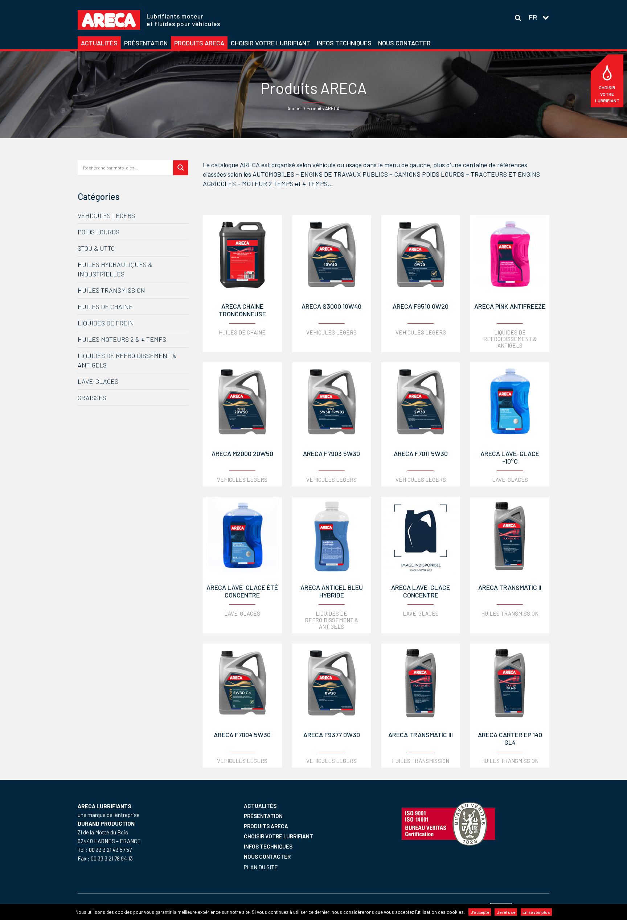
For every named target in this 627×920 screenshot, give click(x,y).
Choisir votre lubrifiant (607, 94)
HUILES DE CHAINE (105, 307)
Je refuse (505, 912)
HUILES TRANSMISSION (111, 290)
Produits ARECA (266, 826)
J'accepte (479, 912)
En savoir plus (536, 912)
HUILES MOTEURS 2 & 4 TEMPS (122, 339)
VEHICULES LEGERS (106, 215)
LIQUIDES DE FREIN (106, 323)
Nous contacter (267, 856)
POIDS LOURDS (98, 232)
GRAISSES (92, 398)
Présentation (263, 816)
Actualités (260, 805)
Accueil (295, 108)
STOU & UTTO (96, 248)
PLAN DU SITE (261, 867)
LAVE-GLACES (98, 381)
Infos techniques (268, 846)
